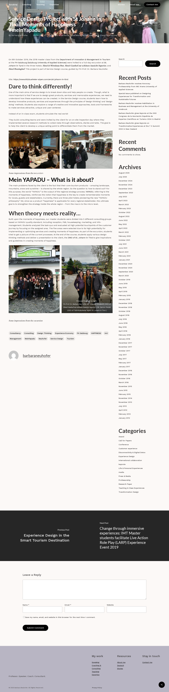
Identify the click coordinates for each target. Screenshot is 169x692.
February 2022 (125, 236)
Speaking (95, 662)
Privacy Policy (97, 688)
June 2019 (123, 284)
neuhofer (43, 339)
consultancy (15, 333)
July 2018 (123, 319)
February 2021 (125, 256)
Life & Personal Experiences (131, 468)
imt (106, 333)
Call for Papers (125, 441)
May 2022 (123, 224)
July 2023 (123, 197)
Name (26, 605)
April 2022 (123, 228)
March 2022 (124, 232)
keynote (122, 464)
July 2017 (123, 355)
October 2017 (124, 351)
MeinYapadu (30, 339)
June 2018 (123, 323)
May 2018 (123, 327)
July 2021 (123, 244)
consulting (29, 333)
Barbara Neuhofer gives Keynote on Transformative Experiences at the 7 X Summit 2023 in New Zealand (139, 126)
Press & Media (125, 476)
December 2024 (125, 181)
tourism (70, 339)
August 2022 (124, 216)
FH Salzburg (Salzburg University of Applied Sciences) (41, 62)
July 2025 (123, 177)
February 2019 (125, 295)
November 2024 (125, 185)
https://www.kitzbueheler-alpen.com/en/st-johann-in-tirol (40, 79)
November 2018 (125, 307)
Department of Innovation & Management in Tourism (85, 59)
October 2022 (124, 212)
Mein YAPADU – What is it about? (51, 179)
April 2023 (123, 201)
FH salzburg (82, 333)
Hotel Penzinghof (16, 69)
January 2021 (124, 260)
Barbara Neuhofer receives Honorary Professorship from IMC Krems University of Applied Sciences (138, 86)
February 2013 (125, 414)
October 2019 (124, 280)
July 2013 (123, 406)
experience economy (64, 333)
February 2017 (125, 363)
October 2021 (124, 240)
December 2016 (125, 371)
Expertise (95, 675)
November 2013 (125, 402)
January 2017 (124, 367)
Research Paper (125, 484)
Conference (124, 445)
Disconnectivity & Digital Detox (132, 452)
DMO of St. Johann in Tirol (80, 237)
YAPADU (89, 192)
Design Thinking (44, 333)
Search (122, 59)
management (15, 339)
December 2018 (125, 303)
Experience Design (79, 35)
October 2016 (124, 378)
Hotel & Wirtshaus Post (53, 66)
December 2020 (125, 264)
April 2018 (123, 331)
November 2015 (125, 386)
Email (68, 605)
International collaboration (130, 460)
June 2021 (123, 248)
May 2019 (123, 287)
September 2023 (126, 193)
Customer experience (58, 35)
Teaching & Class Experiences (103, 35)
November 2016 (125, 374)
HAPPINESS (96, 333)
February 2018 (125, 335)
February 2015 (125, 394)
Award (121, 437)
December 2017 (125, 343)
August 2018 (124, 315)
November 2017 (125, 347)
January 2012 (124, 418)
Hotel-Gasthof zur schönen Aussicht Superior (85, 66)
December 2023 (125, 189)
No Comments (150, 22)
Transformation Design (129, 492)
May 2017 (123, 359)
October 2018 (124, 311)
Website (110, 605)
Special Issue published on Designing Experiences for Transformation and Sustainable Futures (135, 96)
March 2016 (124, 382)
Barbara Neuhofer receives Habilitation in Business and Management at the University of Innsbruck (139, 106)
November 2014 (125, 398)
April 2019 (123, 291)
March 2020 (124, 276)
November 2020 (125, 268)
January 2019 (124, 299)
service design (56, 339)
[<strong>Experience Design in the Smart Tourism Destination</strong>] (42, 536)
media (121, 472)
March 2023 (124, 204)
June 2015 (123, 390)
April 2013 (123, 410)
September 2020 (126, 272)
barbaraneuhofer (20, 35)
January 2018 (124, 339)
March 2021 (123, 252)
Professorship (125, 480)
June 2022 (123, 220)
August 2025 (124, 173)
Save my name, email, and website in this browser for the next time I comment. (60, 617)
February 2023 (125, 208)
